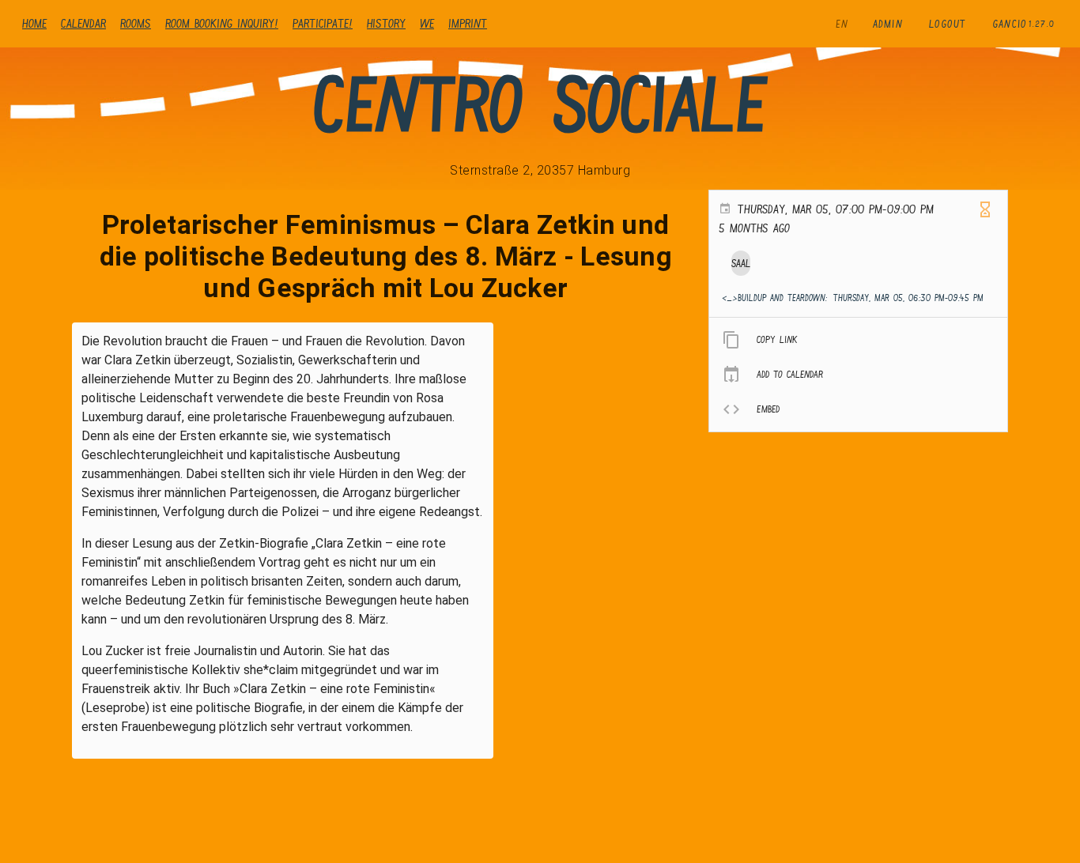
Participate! (323, 23)
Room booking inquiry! (221, 23)
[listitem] (858, 340)
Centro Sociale (540, 104)
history (386, 23)
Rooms (135, 23)
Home (34, 23)
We (427, 23)
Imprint (467, 23)
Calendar (83, 23)
